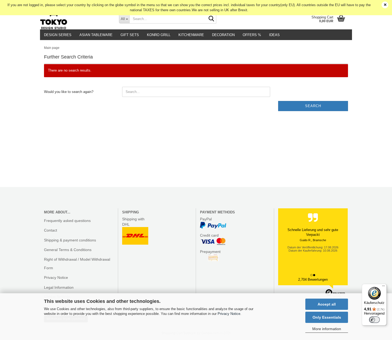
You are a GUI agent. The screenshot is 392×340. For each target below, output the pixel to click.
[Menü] (383, 287)
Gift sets (130, 35)
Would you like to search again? (68, 92)
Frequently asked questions (67, 220)
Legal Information (59, 287)
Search (313, 106)
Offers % (252, 35)
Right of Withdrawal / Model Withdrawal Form (77, 263)
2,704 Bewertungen (313, 280)
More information (326, 329)
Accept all (327, 304)
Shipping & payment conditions (70, 240)
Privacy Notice (229, 314)
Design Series (57, 35)
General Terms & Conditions (67, 250)
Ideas (274, 35)
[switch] (374, 319)
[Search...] (211, 19)
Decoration (223, 35)
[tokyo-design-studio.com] (75, 18)
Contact (50, 230)
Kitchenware (191, 35)
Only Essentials (327, 317)
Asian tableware (96, 35)
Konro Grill (158, 35)
